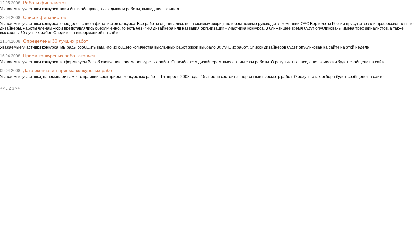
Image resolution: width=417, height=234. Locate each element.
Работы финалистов (44, 2)
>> (17, 88)
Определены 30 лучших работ (55, 41)
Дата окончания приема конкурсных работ (68, 70)
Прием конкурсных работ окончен (59, 55)
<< (2, 88)
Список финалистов (44, 17)
